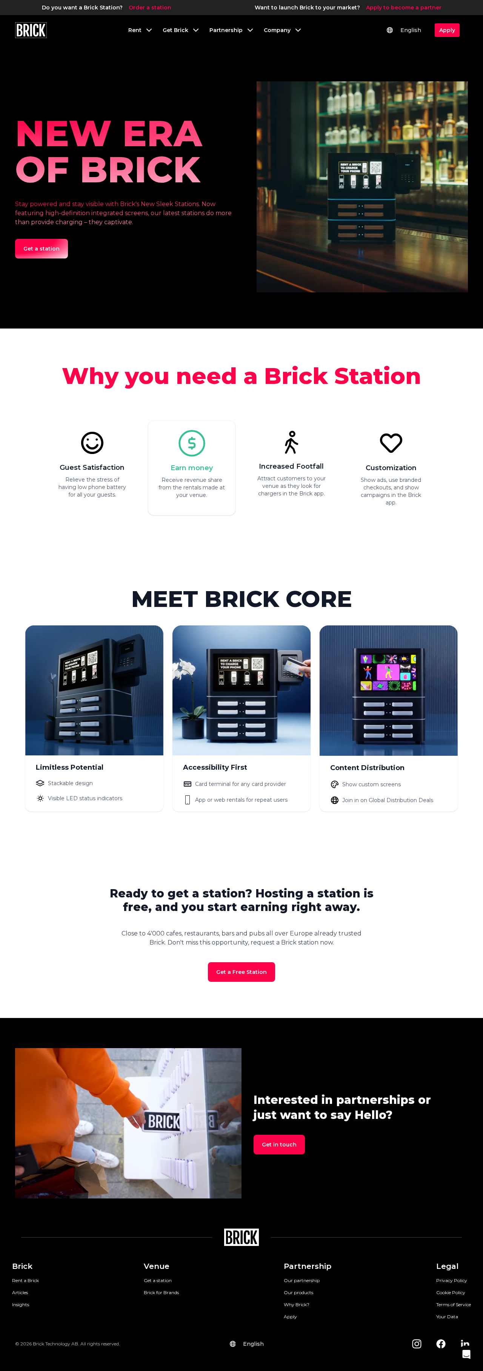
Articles (20, 1292)
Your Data (447, 1316)
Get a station (158, 1280)
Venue (156, 1266)
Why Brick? (296, 1304)
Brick (22, 1266)
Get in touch (279, 1144)
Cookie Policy (450, 1292)
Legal (447, 1266)
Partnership (307, 1266)
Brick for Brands (161, 1292)
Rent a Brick (25, 1280)
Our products (298, 1292)
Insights (20, 1304)
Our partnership (302, 1280)
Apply (290, 1316)
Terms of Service (453, 1304)
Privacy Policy (451, 1280)
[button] (466, 1354)
